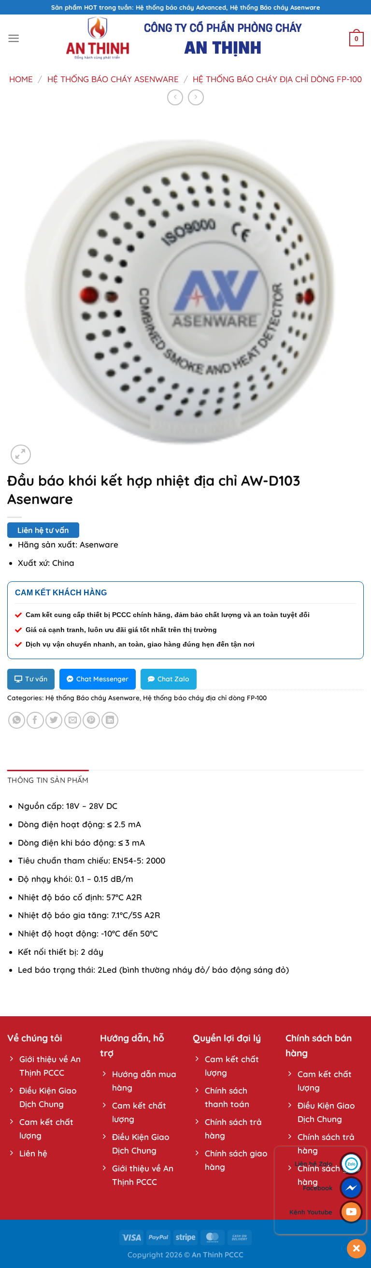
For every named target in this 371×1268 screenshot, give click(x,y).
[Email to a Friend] (72, 720)
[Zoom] (21, 455)
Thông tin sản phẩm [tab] (48, 780)
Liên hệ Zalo (313, 1163)
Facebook (317, 1188)
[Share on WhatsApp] (16, 720)
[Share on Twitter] (53, 720)
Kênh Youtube (310, 1212)
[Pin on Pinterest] (91, 720)
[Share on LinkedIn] (109, 720)
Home (21, 79)
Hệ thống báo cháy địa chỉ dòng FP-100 (277, 79)
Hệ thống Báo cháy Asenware (113, 79)
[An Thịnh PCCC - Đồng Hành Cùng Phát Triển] (185, 38)
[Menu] (13, 38)
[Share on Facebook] (35, 720)
